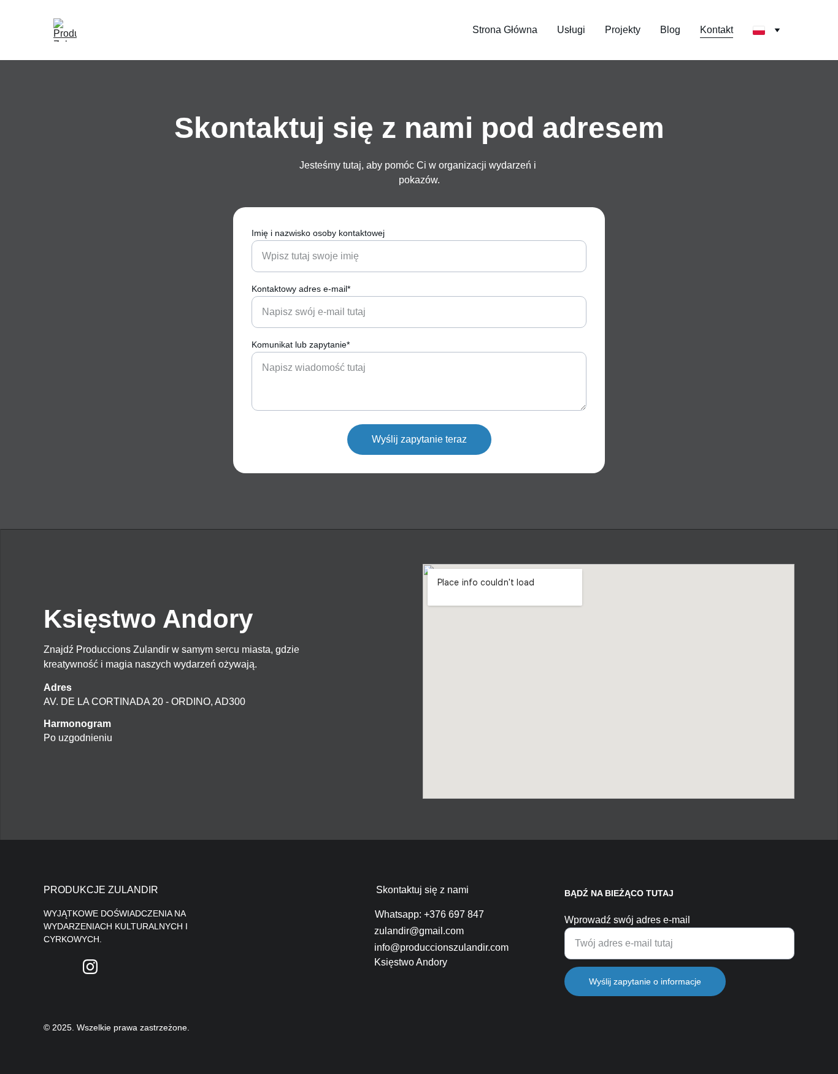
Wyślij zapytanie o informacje (645, 981)
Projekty (622, 30)
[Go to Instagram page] (90, 966)
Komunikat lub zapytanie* (301, 344)
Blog (670, 30)
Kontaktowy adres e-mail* (301, 289)
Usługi (571, 30)
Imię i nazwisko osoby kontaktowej (318, 233)
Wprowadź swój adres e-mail (627, 920)
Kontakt (716, 30)
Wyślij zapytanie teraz (419, 439)
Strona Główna (504, 30)
